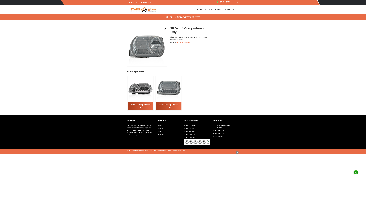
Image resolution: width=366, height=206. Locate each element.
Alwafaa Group (176, 151)
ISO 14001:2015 (190, 131)
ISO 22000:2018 (190, 134)
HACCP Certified (191, 125)
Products (218, 9)
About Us (208, 9)
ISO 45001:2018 (190, 137)
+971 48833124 (219, 130)
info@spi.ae (147, 3)
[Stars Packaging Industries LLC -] (146, 9)
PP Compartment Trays (183, 42)
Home (199, 9)
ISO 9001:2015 (190, 128)
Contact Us (229, 9)
